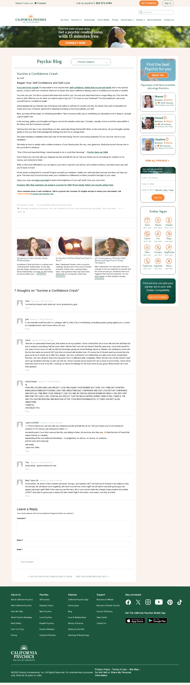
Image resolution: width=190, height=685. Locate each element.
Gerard (159, 118)
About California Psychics (22, 599)
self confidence (60, 208)
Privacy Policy (102, 669)
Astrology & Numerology (78, 635)
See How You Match (158, 297)
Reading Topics (46, 605)
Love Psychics (46, 617)
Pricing (115, 20)
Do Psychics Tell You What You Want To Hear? (74, 259)
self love (70, 208)
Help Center (102, 617)
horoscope (43, 208)
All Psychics (45, 599)
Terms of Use (119, 669)
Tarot (104, 208)
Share (19, 212)
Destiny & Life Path (76, 629)
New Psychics (46, 611)
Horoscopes (126, 20)
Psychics (75, 20)
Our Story (64, 20)
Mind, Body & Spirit (64, 205)
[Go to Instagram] (148, 602)
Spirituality (97, 208)
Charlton (160, 139)
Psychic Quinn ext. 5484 (97, 152)
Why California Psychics (21, 605)
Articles (139, 20)
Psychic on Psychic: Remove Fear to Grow (51, 576)
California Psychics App (78, 599)
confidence (33, 208)
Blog (70, 611)
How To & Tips (17, 629)
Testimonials (89, 20)
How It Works (103, 20)
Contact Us (169, 20)
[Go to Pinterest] (169, 602)
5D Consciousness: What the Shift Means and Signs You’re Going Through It (110, 260)
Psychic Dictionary (105, 611)
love (50, 208)
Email (19, 549)
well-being (111, 208)
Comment (21, 518)
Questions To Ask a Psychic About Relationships (32, 259)
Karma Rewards (154, 20)
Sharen (159, 96)
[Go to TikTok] (179, 602)
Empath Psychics (47, 623)
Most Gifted (16, 623)
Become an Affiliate (105, 599)
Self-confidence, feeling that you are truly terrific (90, 87)
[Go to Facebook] (128, 602)
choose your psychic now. (43, 194)
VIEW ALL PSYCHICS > (157, 160)
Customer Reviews (48, 635)
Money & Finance (75, 623)
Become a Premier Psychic (108, 605)
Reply (27, 308)
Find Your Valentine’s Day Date (91, 576)
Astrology (24, 208)
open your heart (42, 180)
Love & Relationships (47, 205)
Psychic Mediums (47, 629)
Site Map (134, 669)
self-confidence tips (83, 208)
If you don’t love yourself (27, 87)
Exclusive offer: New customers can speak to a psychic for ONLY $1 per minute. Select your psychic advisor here (65, 185)
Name (20, 540)
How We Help (17, 611)
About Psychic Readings (21, 617)
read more (41, 274)
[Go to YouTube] (158, 602)
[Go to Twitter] (138, 602)
